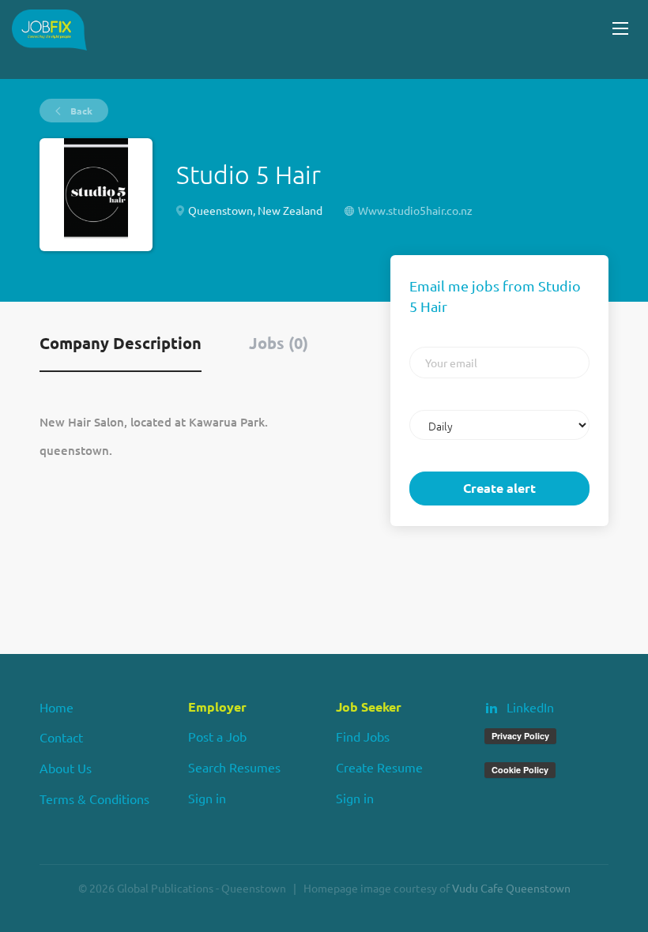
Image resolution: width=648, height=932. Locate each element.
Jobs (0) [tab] (278, 343)
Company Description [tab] (121, 343)
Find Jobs (363, 736)
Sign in (207, 798)
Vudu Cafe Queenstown (511, 888)
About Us (66, 768)
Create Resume (379, 767)
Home (56, 707)
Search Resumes (234, 767)
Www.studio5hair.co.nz (415, 210)
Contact (61, 737)
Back (80, 110)
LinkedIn (530, 707)
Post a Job (217, 736)
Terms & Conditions (94, 798)
